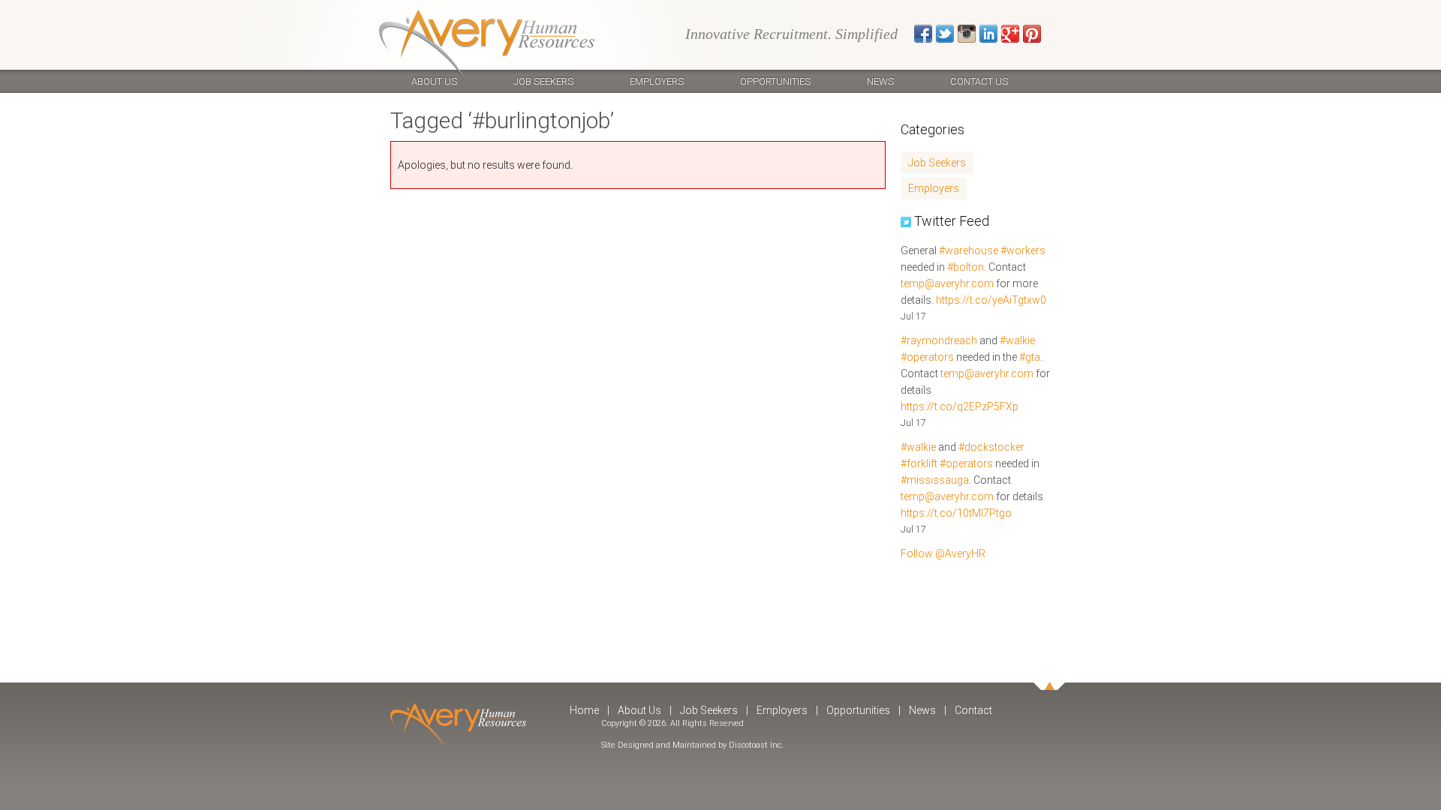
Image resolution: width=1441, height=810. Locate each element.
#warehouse (968, 250)
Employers (657, 81)
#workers (1022, 250)
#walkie (1017, 340)
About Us (434, 81)
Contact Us (979, 81)
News (880, 81)
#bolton (965, 267)
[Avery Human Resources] (486, 44)
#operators (927, 357)
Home (584, 710)
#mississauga (935, 480)
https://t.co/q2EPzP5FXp (959, 406)
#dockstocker (991, 447)
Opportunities (775, 81)
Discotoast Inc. (756, 745)
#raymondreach (939, 340)
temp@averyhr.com (947, 284)
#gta (1029, 357)
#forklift (919, 464)
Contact (973, 710)
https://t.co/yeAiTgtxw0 (991, 300)
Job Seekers (543, 81)
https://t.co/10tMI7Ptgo (956, 513)
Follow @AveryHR (943, 554)
